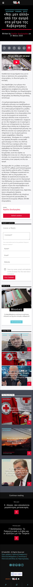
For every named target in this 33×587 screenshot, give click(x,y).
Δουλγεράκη (10, 11)
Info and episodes (16, 322)
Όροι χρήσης (6, 554)
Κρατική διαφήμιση (19, 554)
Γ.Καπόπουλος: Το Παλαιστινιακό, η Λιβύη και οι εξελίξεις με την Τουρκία (16, 531)
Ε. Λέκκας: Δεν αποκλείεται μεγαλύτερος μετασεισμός (17, 506)
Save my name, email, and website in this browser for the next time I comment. (19, 269)
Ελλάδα (11, 335)
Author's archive (16, 215)
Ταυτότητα (22, 556)
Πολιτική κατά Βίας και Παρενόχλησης (15, 559)
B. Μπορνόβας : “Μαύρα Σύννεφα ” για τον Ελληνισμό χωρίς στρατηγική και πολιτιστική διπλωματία (16, 342)
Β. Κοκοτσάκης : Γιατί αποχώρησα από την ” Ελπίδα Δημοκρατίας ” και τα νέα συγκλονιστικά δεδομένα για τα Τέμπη (16, 375)
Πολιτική (18, 335)
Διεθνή (4, 335)
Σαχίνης (25, 335)
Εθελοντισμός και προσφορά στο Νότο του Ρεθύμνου (16, 358)
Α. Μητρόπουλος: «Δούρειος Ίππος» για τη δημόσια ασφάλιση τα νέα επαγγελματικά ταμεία (16, 471)
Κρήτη (25, 11)
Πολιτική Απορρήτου (9, 556)
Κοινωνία (18, 11)
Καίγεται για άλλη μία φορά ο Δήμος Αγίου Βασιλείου (17, 440)
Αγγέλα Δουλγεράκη (19, 34)
